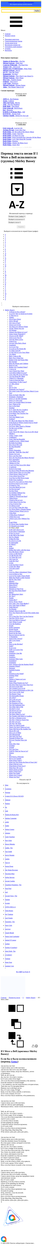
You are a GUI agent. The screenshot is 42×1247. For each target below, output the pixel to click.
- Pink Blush (11, 106)
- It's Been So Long (13, 135)
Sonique (7, 959)
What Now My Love (16, 768)
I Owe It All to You (15, 504)
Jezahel (11, 548)
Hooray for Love (14, 454)
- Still (14, 112)
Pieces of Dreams (14, 631)
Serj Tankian (9, 914)
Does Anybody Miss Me (17, 395)
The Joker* (12, 698)
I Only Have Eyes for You (17, 502)
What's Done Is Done (16, 770)
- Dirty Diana (13, 78)
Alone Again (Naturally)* (17, 334)
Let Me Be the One (15, 555)
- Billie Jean (13, 63)
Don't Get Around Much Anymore (20, 402)
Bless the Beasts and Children (18, 363)
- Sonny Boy (11, 145)
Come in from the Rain (16, 380)
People (11, 626)
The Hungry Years (15, 694)
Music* (11, 592)
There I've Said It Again (16, 725)
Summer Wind (13, 675)
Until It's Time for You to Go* (18, 751)
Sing (10, 642)
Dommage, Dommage (16, 397)
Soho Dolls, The (10, 951)
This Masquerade (14, 734)
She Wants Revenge (11, 870)
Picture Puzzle (13, 629)
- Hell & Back (12, 108)
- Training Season (12, 80)
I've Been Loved (14, 506)
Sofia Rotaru (9, 911)
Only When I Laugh (15, 622)
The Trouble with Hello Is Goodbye (20, 716)
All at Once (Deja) (15, 319)
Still (10, 672)
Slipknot (7, 800)
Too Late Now (13, 749)
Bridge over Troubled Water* (18, 367)
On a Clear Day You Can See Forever (21, 616)
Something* (13, 661)
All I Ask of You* (14, 323)
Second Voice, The (11, 896)
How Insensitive (14, 459)
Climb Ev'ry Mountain (16, 378)
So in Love (12, 648)
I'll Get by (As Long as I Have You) (20, 482)
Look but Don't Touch (16, 565)
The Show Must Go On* (17, 714)
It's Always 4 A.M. (15, 541)
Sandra (7, 859)
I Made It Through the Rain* (18, 496)
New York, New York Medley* (19, 603)
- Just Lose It (10, 81)
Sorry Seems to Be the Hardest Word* (21, 664)
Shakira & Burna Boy (12, 815)
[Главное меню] (16, 28)
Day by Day (13, 387)
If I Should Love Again (16, 526)
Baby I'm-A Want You (16, 358)
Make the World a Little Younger (19, 578)
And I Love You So (15, 338)
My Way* (12, 596)
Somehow (12, 657)
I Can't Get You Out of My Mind (19, 465)
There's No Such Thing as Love (19, 727)
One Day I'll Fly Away (16, 618)
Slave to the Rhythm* (16, 644)
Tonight (11, 747)
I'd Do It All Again (15, 469)
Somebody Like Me (15, 653)
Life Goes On (13, 559)
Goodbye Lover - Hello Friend (19, 441)
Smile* (11, 646)
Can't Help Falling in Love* (18, 373)
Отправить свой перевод (13, 47)
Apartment (12, 345)
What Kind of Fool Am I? (17, 766)
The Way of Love (14, 722)
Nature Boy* (13, 600)
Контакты (8, 50)
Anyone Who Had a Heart (17, 343)
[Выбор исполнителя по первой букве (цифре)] (16, 211)
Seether (7, 944)
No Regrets (12, 609)
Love (10, 570)
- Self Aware (11, 67)
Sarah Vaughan (10, 837)
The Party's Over (14, 709)
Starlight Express (14, 670)
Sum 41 (7, 863)
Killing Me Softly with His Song (19, 550)
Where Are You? (14, 777)
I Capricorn (12, 467)
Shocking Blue (9, 874)
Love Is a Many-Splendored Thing (20, 572)
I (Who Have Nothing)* (16, 515)
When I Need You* (15, 771)
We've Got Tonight (15, 758)
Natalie (11, 598)
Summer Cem (9, 966)
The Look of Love (15, 699)
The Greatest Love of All (17, 688)
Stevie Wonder (9, 855)
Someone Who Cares (16, 659)
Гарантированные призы (13, 41)
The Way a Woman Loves (17, 718)
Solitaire (11, 651)
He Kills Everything (15, 443)
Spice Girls (8, 925)
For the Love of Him (15, 428)
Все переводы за (22, 118)
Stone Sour (8, 962)
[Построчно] (16, 1031)
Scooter (7, 903)
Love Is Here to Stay (15, 574)
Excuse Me (12, 415)
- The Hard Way (15, 65)
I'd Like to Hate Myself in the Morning (21, 470)
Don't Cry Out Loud (15, 400)
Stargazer (12, 668)
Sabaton (7, 833)
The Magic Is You (14, 701)
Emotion (11, 408)
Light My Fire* (14, 561)
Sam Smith (8, 851)
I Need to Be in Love (16, 500)
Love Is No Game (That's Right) (19, 576)
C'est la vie (12, 369)
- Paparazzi (10, 83)
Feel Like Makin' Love (16, 417)
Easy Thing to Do (14, 404)
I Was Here (12, 513)
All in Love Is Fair (15, 325)
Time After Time (14, 744)
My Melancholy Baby (16, 594)
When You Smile (14, 773)
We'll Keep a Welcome (16, 757)
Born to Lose (13, 365)
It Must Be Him (14, 539)
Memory (11, 581)
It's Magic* (12, 544)
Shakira (7, 803)
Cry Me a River (14, 384)
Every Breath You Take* (17, 411)
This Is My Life (14, 731)
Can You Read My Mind (17, 376)
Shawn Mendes (10, 844)
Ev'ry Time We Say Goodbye (18, 410)
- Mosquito (8, 110)
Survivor (7, 929)
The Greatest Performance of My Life (21, 690)
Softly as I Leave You (16, 650)
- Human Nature (14, 85)
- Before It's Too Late (15, 116)
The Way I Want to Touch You (19, 720)
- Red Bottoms (11, 99)
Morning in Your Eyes (16, 589)
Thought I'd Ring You (16, 738)
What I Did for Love (15, 764)
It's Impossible (13, 542)
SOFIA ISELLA (10, 907)
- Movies (11, 103)
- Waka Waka (17, 69)
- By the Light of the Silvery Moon (18, 132)
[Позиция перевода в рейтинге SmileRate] (36, 1047)
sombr (7, 822)
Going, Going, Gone (15, 435)
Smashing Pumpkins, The (13, 885)
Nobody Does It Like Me (17, 611)
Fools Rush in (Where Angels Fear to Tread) (23, 422)
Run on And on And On (17, 635)
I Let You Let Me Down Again (19, 478)
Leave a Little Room (15, 554)
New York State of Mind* (17, 605)
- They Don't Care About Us (18, 76)
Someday (12, 655)
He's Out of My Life (15, 445)
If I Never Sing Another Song (18, 524)
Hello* (11, 448)
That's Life (12, 681)
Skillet (7, 826)
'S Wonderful (13, 637)
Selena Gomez (9, 829)
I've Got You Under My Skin (18, 507)
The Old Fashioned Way (17, 705)
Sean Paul (8, 888)
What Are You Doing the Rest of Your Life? (23, 762)
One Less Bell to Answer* (17, 620)
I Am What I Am (14, 461)
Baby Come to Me (15, 356)
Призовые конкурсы (12, 39)
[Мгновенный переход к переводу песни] (16, 196)
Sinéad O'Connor (10, 940)
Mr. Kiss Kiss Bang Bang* (17, 590)
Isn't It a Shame (14, 537)
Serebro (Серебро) (11, 947)
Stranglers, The (10, 922)
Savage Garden (10, 881)
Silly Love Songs (14, 640)
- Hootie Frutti (11, 114)
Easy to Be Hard (14, 406)
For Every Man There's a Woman (19, 426)
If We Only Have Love (16, 530)
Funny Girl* (13, 430)
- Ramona (10, 141)
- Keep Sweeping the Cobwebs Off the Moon (22, 137)
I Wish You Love (14, 517)
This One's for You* (15, 736)
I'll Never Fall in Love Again (18, 483)
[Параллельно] (16, 1015)
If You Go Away (14, 533)
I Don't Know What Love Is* (18, 474)
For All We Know (15, 424)
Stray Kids (8, 840)
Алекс (14, 1061)
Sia (6, 807)
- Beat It (11, 70)
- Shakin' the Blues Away (15, 143)
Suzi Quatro (9, 918)
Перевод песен (10, 36)
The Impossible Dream (16, 696)
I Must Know (13, 498)
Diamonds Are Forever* (17, 389)
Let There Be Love (15, 557)
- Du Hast (10, 74)
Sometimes (12, 662)
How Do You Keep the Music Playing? (21, 458)
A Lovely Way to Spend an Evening (20, 314)
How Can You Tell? (15, 456)
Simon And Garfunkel (12, 936)
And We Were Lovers (16, 339)
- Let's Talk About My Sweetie (17, 139)
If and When (13, 522)
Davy (11, 386)
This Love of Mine (15, 733)
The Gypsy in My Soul (16, 692)
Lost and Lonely (14, 568)
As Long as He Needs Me (17, 349)
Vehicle (11, 753)
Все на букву (23, 972)
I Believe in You (14, 463)
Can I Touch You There (16, 371)
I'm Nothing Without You (17, 493)
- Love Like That (14, 130)
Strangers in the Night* (16, 674)
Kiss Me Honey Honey (16, 552)
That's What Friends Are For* (18, 683)
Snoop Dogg (9, 866)
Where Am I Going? (15, 775)
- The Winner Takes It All (13, 87)
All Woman (12, 330)
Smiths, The (9, 848)
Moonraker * (13, 587)
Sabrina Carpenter (11, 818)
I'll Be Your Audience (16, 480)
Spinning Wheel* (14, 666)
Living (11, 563)
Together (12, 746)
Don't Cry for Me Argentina (18, 398)
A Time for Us (13, 315)
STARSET (8, 955)
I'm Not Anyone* (14, 489)
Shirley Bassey (31, 998)
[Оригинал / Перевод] (16, 1047)
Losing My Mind (14, 566)
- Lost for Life (12, 128)
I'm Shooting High (15, 494)
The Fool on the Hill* (16, 686)
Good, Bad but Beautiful (17, 439)
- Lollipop (8, 101)
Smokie (7, 899)
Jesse (10, 546)
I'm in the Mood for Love (17, 487)
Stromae (7, 792)
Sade (6, 811)
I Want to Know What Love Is (19, 511)
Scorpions (8, 789)
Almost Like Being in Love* (18, 332)
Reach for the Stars (15, 633)
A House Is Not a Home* (17, 312)
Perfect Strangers (14, 627)
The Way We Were (15, 723)
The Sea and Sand (15, 712)
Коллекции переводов (12, 45)
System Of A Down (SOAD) (14, 796)
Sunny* (11, 677)
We (10, 755)
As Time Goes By (15, 350)
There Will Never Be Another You (20, 729)
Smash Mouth (9, 933)
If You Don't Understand (17, 531)
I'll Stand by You (14, 485)
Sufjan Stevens (9, 877)
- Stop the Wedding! (11, 104)
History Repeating (15, 450)
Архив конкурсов (11, 43)
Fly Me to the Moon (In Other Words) (21, 421)
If (9, 520)
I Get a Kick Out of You (16, 476)
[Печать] (33, 1047)
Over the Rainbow (15, 624)
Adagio (11, 317)
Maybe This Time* (15, 579)
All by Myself (13, 321)
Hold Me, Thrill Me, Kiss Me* (19, 452)
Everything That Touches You (18, 413)
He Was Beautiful (14, 446)
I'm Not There (13, 491)
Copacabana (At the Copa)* (18, 382)
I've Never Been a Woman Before (20, 509)
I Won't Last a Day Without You (19, 518)
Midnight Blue (13, 583)
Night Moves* (13, 607)
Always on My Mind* (16, 336)
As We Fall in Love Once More (19, 352)
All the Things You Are (16, 328)
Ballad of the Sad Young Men (18, 360)
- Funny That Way (13, 134)
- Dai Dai (14, 61)
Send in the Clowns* (15, 638)
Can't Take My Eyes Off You (18, 374)
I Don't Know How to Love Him (19, 472)
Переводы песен (14, 998)
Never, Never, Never (15, 602)
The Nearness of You (16, 703)
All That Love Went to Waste (18, 326)
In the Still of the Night (16, 535)
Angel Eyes (13, 341)
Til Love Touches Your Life (18, 740)
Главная (7, 34)
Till (10, 742)
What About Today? (15, 760)
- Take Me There (11, 72)
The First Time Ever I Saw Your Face (21, 685)
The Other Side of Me (16, 707)
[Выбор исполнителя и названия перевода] (16, 180)
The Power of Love (15, 710)
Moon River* (13, 585)
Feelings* (12, 419)
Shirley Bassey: (10, 310)
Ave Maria (12, 354)
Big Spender (13, 362)
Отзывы (7, 48)
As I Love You (13, 347)
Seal (6, 892)
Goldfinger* (13, 437)
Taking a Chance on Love (17, 679)
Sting (6, 785)
